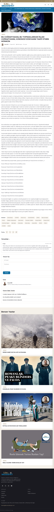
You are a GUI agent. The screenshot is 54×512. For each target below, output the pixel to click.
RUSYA (40, 223)
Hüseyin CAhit (46, 220)
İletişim (2, 497)
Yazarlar (3, 493)
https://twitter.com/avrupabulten (15, 195)
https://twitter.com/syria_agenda (15, 176)
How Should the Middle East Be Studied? (12, 297)
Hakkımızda (3, 495)
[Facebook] (46, 1)
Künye (29, 491)
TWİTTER (16, 217)
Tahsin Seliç (27, 223)
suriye (9, 225)
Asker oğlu (14, 223)
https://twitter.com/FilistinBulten (15, 170)
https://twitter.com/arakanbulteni (15, 189)
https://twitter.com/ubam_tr (37, 160)
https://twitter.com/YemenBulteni (15, 180)
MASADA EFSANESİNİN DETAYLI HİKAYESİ (12, 300)
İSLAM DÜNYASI (31, 217)
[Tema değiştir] (45, 4)
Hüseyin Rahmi (38, 220)
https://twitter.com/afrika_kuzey (17, 163)
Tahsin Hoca (23, 217)
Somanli (3, 225)
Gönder (6, 272)
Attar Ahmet (20, 220)
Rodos (3, 220)
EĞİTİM (10, 8)
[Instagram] (50, 1)
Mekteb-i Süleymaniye (11, 220)
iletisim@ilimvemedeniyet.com (7, 505)
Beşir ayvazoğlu (45, 217)
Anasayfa (4, 8)
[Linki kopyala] (16, 232)
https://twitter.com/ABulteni (17, 192)
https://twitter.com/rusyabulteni (14, 167)
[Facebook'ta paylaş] (7, 232)
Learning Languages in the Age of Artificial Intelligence (15, 294)
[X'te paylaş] (10, 232)
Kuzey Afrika (34, 223)
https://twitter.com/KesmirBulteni (15, 186)
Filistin (45, 223)
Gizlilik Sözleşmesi (32, 493)
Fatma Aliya (20, 223)
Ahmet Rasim (10, 217)
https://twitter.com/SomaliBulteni (15, 173)
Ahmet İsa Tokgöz (5, 223)
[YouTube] (52, 1)
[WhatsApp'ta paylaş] (13, 232)
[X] (48, 1)
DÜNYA (38, 217)
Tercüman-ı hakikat (29, 220)
